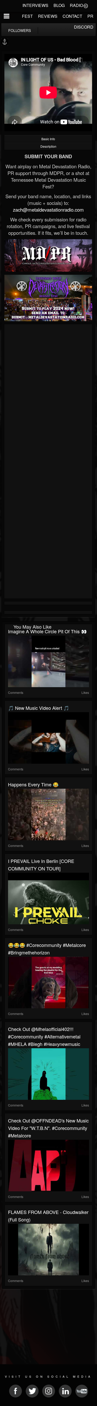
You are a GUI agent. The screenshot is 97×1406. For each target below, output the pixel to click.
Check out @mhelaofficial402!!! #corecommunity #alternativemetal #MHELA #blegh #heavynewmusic (44, 1036)
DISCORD (83, 27)
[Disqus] (48, 394)
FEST (27, 16)
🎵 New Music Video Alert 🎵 (38, 707)
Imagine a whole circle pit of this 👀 (47, 631)
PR (90, 16)
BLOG (59, 5)
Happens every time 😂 (33, 784)
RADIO (76, 5)
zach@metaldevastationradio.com (48, 209)
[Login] (85, 5)
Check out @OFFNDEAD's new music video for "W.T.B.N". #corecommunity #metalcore (48, 1128)
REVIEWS (47, 16)
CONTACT (72, 16)
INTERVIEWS (35, 5)
